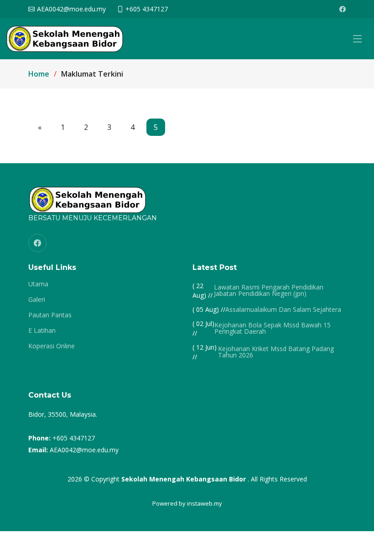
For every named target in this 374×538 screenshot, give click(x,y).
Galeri (36, 299)
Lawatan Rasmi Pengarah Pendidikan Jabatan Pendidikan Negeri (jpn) (268, 290)
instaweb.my (204, 503)
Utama (38, 284)
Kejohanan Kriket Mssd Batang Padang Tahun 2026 (276, 352)
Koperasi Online (51, 346)
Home (38, 74)
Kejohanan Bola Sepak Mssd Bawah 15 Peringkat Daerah (272, 328)
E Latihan (42, 330)
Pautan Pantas (50, 315)
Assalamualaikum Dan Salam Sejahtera (283, 309)
